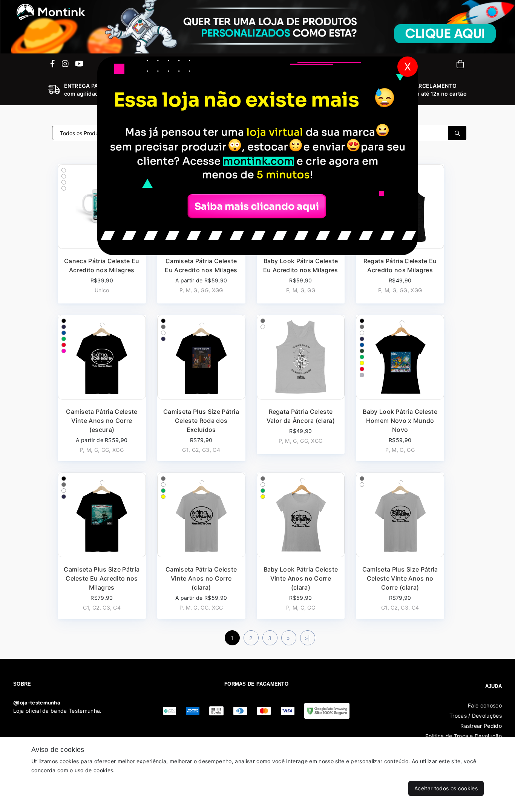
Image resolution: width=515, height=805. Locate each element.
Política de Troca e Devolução (463, 736)
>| (307, 638)
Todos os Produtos (83, 133)
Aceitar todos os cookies (446, 788)
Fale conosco (485, 705)
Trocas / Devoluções (475, 715)
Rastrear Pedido (481, 726)
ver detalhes (101, 388)
